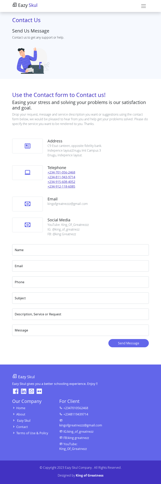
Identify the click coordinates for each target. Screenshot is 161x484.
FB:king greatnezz (76, 438)
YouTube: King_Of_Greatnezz (73, 446)
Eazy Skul (23, 420)
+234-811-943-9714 (61, 177)
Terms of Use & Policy (32, 433)
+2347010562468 (75, 408)
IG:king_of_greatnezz (78, 431)
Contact (22, 427)
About (20, 414)
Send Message (128, 343)
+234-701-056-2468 (61, 172)
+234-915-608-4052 (61, 182)
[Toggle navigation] (143, 6)
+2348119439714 (75, 414)
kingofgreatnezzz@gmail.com (80, 425)
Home (20, 408)
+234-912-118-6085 (61, 186)
